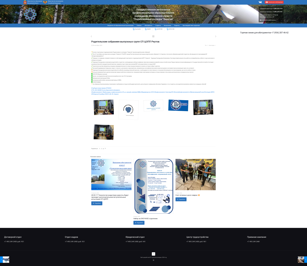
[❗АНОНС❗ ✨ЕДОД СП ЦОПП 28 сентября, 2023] (4, 259)
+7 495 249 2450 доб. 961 (196, 242)
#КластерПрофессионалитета (182, 92)
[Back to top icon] (153, 254)
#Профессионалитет (96, 92)
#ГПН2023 (108, 88)
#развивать (117, 90)
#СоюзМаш (101, 94)
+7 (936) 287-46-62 (265, 32)
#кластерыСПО (169, 92)
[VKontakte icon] (153, 260)
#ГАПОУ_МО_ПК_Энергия (111, 94)
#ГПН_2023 (94, 90)
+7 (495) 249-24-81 (277, 11)
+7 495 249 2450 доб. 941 (136, 242)
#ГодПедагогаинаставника (98, 88)
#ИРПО (212, 92)
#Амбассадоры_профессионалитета (112, 92)
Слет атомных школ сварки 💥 (187, 195)
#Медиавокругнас (146, 92)
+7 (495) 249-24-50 (277, 8)
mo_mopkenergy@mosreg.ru (268, 20)
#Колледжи (207, 92)
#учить (104, 90)
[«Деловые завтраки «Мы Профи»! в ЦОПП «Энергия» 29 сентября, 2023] (302, 259)
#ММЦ (139, 92)
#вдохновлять (110, 90)
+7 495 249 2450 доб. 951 (14, 242)
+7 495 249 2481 (253, 242)
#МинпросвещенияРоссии (197, 92)
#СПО (152, 92)
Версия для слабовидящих (275, 2)
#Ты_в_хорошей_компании (129, 92)
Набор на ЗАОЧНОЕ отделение (145, 219)
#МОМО (100, 90)
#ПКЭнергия (94, 94)
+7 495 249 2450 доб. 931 (75, 242)
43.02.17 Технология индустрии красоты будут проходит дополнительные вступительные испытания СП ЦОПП (110, 197)
